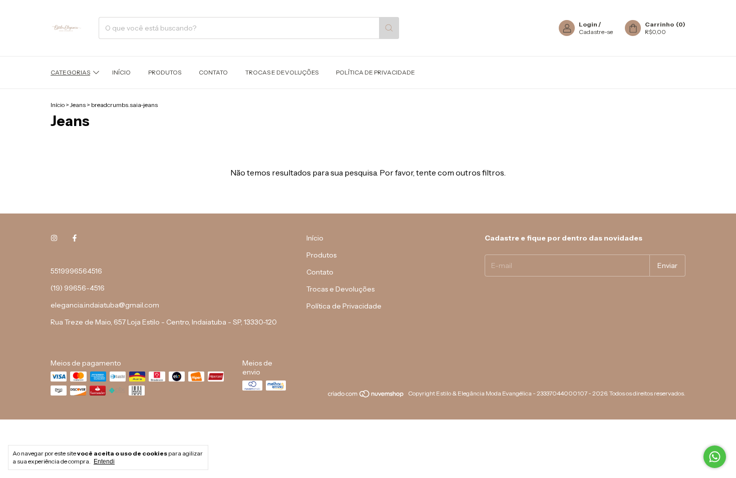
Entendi (104, 461)
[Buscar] (389, 28)
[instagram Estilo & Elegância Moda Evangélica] (54, 238)
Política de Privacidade (375, 72)
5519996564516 (76, 271)
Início (121, 72)
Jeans (78, 104)
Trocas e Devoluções (281, 72)
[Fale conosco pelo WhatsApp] (714, 457)
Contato (213, 72)
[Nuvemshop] (366, 396)
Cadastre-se (596, 32)
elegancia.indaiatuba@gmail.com (105, 305)
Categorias (70, 72)
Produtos (164, 72)
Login (588, 24)
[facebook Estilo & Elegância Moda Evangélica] (74, 238)
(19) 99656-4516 (78, 288)
